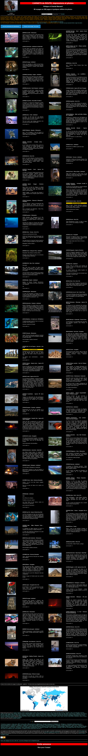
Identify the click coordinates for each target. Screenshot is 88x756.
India (60, 713)
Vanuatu (28, 333)
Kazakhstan (30, 393)
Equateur (28, 215)
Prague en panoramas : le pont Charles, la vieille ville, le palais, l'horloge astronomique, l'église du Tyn (33, 632)
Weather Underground (48, 724)
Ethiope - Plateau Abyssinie (79, 477)
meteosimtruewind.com (6, 725)
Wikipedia (13, 726)
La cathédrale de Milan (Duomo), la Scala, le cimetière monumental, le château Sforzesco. (33, 529)
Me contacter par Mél (11, 11)
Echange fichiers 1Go (71, 727)
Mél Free (64, 727)
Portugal (28, 62)
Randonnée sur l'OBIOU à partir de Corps (75, 146)
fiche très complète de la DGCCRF (52, 732)
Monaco (13, 714)
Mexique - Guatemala (75, 319)
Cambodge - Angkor (31, 74)
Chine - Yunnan (30, 232)
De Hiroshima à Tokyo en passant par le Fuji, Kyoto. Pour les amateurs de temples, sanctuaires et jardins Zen (33, 588)
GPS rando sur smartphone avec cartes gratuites (11, 728)
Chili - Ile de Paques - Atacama (33, 346)
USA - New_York (31, 263)
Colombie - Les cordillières (79, 74)
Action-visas (14, 724)
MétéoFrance (39, 724)
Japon (27, 584)
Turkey (61, 716)
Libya (6, 714)
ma (23, 286)
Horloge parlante (4, 727)
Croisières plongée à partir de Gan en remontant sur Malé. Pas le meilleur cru (33, 322)
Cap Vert (28, 512)
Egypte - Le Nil (73, 567)
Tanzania (65, 716)
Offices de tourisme (32, 724)
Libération (59, 727)
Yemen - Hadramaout (75, 376)
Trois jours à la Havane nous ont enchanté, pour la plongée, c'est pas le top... (76, 274)
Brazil (38, 712)
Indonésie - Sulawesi (31, 303)
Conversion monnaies (50, 725)
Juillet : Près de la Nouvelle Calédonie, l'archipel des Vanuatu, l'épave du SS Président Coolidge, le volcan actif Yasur (33, 336)
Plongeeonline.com (35, 727)
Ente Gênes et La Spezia (28, 498)
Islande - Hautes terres (32, 363)
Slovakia (42, 716)
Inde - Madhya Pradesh (31, 656)
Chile (51, 712)
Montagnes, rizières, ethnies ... (29, 243)
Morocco (9, 714)
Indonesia (56, 713)
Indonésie (29, 46)
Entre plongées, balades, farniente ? (30, 339)
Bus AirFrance (54, 726)
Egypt (9, 713)
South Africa (10, 717)
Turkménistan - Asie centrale (79, 417)
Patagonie (72, 250)
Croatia (48, 713)
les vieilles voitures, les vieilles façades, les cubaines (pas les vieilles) (76, 271)
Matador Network (16, 718)
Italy (64, 713)
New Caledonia (65, 714)
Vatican (81, 716)
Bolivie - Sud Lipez (74, 331)
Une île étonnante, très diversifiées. (30, 443)
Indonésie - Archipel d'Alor (35, 141)
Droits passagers (61, 726)
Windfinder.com (57, 724)
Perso (78, 727)
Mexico (45, 714)
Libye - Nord (73, 495)
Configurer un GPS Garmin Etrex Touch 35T (31, 728)
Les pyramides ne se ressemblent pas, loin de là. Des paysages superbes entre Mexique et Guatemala (76, 322)
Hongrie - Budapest (30, 465)
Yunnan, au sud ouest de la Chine (30, 234)
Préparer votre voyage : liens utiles (31, 26)
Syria (46, 716)
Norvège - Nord (75, 31)
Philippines (7, 716)
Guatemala (38, 713)
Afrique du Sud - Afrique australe (78, 46)
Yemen (5, 717)
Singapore (33, 716)
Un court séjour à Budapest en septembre (31, 467)
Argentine (72, 101)
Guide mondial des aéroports (34, 726)
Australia (27, 712)
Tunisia (58, 716)
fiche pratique (82, 731)
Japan (70, 713)
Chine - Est (72, 281)
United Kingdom (28, 713)
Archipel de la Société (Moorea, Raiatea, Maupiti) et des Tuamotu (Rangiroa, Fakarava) (76, 187)
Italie (27, 493)
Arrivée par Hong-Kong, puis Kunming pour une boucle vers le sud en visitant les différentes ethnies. (33, 237)
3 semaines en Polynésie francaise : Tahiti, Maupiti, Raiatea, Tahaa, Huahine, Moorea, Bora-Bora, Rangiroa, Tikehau (76, 467)
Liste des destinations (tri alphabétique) (11, 26)
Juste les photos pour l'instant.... (73, 209)
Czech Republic (76, 712)
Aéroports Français (46, 726)
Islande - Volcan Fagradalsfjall (78, 392)
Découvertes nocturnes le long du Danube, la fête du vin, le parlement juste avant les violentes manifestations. (33, 470)
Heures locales (12, 727)
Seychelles (72, 541)
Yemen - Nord (30, 480)
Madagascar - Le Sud (76, 611)
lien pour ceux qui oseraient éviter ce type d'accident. (71, 22)
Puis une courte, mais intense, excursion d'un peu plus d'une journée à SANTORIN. (33, 122)
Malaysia (49, 714)
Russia (20, 716)
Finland (19, 713)
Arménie (72, 88)
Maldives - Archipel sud (31, 319)
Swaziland (49, 716)
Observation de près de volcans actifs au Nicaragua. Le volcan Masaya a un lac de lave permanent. (33, 677)
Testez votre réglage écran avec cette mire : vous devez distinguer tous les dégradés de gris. (19, 740)
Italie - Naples (29, 280)
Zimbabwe (19, 717)
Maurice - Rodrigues (75, 582)
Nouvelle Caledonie (30, 538)
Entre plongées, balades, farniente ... (30, 547)
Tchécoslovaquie (30, 629)
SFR (50, 727)
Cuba (71, 263)
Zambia (15, 717)
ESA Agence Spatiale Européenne (37, 725)
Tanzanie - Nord (32, 169)
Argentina (19, 712)
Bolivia (35, 712)
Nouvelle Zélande (76, 128)
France (71, 144)
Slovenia (38, 716)
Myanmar (29, 714)
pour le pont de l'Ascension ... (29, 505)
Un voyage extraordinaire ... (72, 387)
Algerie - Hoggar (33, 184)
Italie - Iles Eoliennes (31, 641)
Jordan (67, 713)
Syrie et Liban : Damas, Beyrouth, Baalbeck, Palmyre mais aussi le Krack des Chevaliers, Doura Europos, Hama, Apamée (76, 206)
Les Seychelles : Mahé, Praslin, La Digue (75, 543)
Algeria (2, 713)
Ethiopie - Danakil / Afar (32, 418)
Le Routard (25, 726)
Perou (71, 526)
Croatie (28, 376)
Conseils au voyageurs (6, 724)
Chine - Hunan (74, 510)
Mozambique (54, 714)
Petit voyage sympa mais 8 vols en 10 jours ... (75, 240)
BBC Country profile (22, 724)
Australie (28, 32)
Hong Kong (43, 713)
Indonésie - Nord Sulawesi (32, 88)
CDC (76, 725)
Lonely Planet (19, 726)
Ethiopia (15, 713)
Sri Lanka (29, 436)
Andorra (15, 712)
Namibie (72, 642)
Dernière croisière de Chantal (29, 324)
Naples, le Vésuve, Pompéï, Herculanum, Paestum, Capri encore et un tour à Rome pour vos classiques (33, 283)
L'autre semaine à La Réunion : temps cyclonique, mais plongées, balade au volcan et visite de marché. (76, 590)
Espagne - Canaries (30, 407)
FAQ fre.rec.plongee (44, 727)
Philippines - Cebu (74, 451)
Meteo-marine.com (77, 724)
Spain (12, 713)
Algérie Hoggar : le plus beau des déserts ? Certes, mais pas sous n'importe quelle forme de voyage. (33, 193)
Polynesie (72, 464)
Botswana (42, 712)
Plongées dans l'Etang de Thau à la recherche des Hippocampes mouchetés (33, 255)
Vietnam (72, 626)
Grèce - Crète (29, 114)
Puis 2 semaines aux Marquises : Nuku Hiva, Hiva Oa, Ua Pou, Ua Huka (33, 209)
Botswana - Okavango (75, 302)
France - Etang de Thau (31, 250)
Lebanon (85, 713)
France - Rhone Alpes (75, 171)
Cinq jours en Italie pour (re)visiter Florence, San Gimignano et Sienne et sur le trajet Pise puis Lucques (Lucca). (76, 160)
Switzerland (47, 712)
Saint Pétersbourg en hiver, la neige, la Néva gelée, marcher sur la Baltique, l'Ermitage (76, 222)
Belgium (31, 712)
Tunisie (71, 349)
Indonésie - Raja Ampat (75, 552)
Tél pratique (58, 725)
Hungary (52, 713)
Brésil (27, 156)
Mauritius (33, 714)
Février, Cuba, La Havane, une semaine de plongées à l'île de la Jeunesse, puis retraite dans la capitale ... (76, 266)
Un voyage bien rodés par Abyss (73, 457)
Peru (80, 714)
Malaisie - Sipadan (30, 130)
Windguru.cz (64, 724)
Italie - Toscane (73, 157)
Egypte (28, 291)
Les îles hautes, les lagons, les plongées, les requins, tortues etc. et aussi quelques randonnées (76, 471)
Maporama (19, 725)
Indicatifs (84, 726)
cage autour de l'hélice (42, 22)
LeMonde (54, 727)
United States (71, 716)
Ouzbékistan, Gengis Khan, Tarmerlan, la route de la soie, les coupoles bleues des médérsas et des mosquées (76, 656)
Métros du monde (69, 726)
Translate (63, 14)
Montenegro (18, 714)
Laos (71, 234)
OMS (73, 725)
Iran (71, 63)
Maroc (27, 564)
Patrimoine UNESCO (5, 726)
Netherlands (76, 714)
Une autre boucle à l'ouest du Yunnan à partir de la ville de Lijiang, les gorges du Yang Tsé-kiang (33, 241)
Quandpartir (69, 724)
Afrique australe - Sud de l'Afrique (78, 363)
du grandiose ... (26, 226)
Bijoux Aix (83, 727)
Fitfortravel (80, 725)
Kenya (73, 713)
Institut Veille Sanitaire (66, 725)
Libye (28, 554)
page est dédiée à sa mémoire (56, 21)
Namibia (59, 714)
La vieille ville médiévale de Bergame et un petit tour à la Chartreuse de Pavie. (33, 532)
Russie (71, 219)
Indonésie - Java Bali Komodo (78, 434)
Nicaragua (29, 673)
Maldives (38, 714)
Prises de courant (78, 726)
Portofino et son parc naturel (28, 500)
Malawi (41, 714)
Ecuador (6, 713)
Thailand (54, 716)
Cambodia (77, 713)
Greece (34, 713)
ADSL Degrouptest (26, 727)
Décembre (25, 265)
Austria (23, 712)
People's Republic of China (59, 712)
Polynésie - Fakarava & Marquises (34, 200)
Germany (82, 712)
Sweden (29, 716)
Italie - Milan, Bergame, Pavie (35, 525)
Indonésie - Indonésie (31, 450)
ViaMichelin (14, 725)
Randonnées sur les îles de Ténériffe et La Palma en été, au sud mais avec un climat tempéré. (33, 410)
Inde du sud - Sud (74, 292)
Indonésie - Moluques (76, 596)
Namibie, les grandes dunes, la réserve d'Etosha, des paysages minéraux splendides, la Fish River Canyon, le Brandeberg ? (76, 645)
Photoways (18, 727)
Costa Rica (29, 100)
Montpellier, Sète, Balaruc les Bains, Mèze (31, 252)
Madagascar (24, 714)
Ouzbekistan (73, 653)
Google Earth (26, 725)
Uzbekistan (76, 716)
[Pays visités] (44, 710)
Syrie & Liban (73, 201)
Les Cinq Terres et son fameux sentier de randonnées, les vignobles (33, 503)
